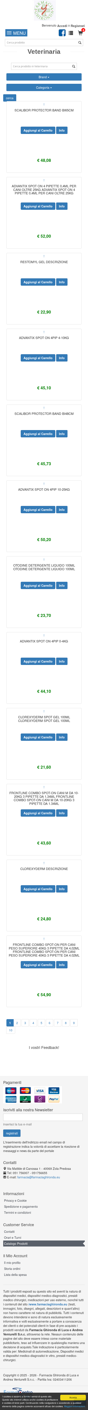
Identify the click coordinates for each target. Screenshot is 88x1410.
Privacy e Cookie (15, 1200)
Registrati (78, 26)
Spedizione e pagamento (21, 1206)
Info (62, 130)
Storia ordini (12, 1268)
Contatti (9, 1231)
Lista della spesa (15, 1274)
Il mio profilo (12, 1262)
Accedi (62, 26)
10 (10, 1030)
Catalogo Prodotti (16, 1243)
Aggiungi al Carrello (38, 130)
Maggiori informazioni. (74, 1406)
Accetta (73, 1397)
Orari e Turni (12, 1237)
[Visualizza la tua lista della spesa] (71, 32)
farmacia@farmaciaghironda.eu (38, 1177)
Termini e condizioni (17, 1212)
